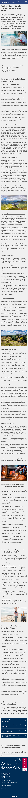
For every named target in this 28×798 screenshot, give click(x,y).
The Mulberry (5, 497)
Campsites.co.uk (20, 460)
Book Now (14, 796)
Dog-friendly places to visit (8, 70)
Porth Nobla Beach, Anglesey (9, 582)
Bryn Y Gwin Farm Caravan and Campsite (13, 214)
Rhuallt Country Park (7, 255)
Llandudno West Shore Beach (9, 566)
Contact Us (3, 788)
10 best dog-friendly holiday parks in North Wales (14, 65)
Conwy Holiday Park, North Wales (11, 84)
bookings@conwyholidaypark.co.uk (9, 782)
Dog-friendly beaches (7, 68)
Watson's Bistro (5, 515)
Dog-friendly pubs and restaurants (10, 67)
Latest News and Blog (6, 785)
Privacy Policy (4, 786)
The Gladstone (5, 536)
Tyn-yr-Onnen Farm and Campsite (11, 125)
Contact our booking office (10, 754)
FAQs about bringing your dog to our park (12, 71)
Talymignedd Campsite (8, 384)
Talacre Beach (5, 573)
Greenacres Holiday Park (9, 349)
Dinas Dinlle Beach (6, 599)
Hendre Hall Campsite (8, 423)
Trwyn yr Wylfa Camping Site (9, 157)
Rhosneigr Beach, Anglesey (8, 591)
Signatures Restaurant (7, 524)
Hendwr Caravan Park (8, 298)
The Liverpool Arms (6, 506)
